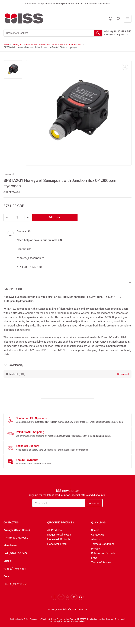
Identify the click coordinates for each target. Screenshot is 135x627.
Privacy (95, 548)
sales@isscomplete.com (116, 34)
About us (96, 539)
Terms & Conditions (102, 544)
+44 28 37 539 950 (30, 267)
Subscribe (93, 503)
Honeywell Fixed (56, 544)
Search (95, 530)
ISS (85, 609)
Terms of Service (101, 562)
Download (123, 374)
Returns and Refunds (103, 553)
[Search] (98, 33)
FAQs (94, 558)
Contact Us (97, 534)
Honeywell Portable (58, 539)
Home (6, 44)
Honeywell (9, 174)
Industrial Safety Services (69, 609)
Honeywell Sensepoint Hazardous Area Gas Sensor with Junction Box (47, 44)
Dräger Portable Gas (59, 534)
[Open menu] (127, 19)
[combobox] (53, 33)
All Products (54, 530)
